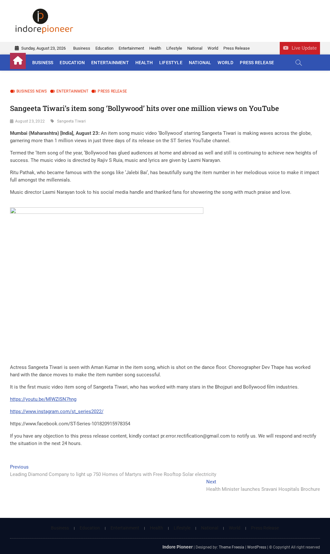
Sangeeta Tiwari (71, 121)
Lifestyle (174, 48)
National (194, 48)
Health (155, 48)
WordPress (256, 547)
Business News (31, 91)
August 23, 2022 (30, 121)
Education (104, 48)
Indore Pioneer (177, 546)
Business (81, 48)
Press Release (236, 48)
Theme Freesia (231, 547)
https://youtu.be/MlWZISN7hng (43, 399)
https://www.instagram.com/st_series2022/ (56, 411)
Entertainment (131, 48)
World (213, 48)
